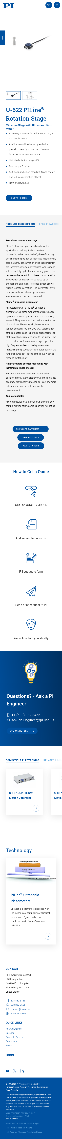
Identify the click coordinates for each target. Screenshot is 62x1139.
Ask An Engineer (14, 1028)
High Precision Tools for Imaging (19, 1128)
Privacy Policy (27, 1113)
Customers (11, 1041)
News (9, 1045)
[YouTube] (7, 1071)
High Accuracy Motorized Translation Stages (24, 1132)
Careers (10, 1033)
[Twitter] (14, 1070)
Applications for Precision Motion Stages (22, 1124)
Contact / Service (14, 1037)
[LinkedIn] (22, 1070)
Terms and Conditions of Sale (18, 1116)
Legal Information (13, 1113)
